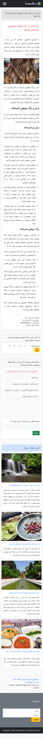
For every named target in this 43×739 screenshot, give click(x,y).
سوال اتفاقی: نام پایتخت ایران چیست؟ (25, 421)
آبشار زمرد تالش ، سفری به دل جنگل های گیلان (24, 485)
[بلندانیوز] (33, 3)
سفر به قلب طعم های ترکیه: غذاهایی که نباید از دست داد (23, 652)
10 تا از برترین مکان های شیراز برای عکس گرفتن (24, 593)
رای (37, 349)
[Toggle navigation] (4, 3)
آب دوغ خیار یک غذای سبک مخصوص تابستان (25, 544)
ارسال (36, 433)
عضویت (36, 719)
